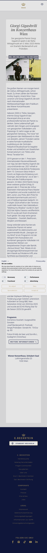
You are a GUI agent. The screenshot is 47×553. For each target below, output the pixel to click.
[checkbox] (4, 277)
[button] (5, 261)
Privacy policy (40, 261)
